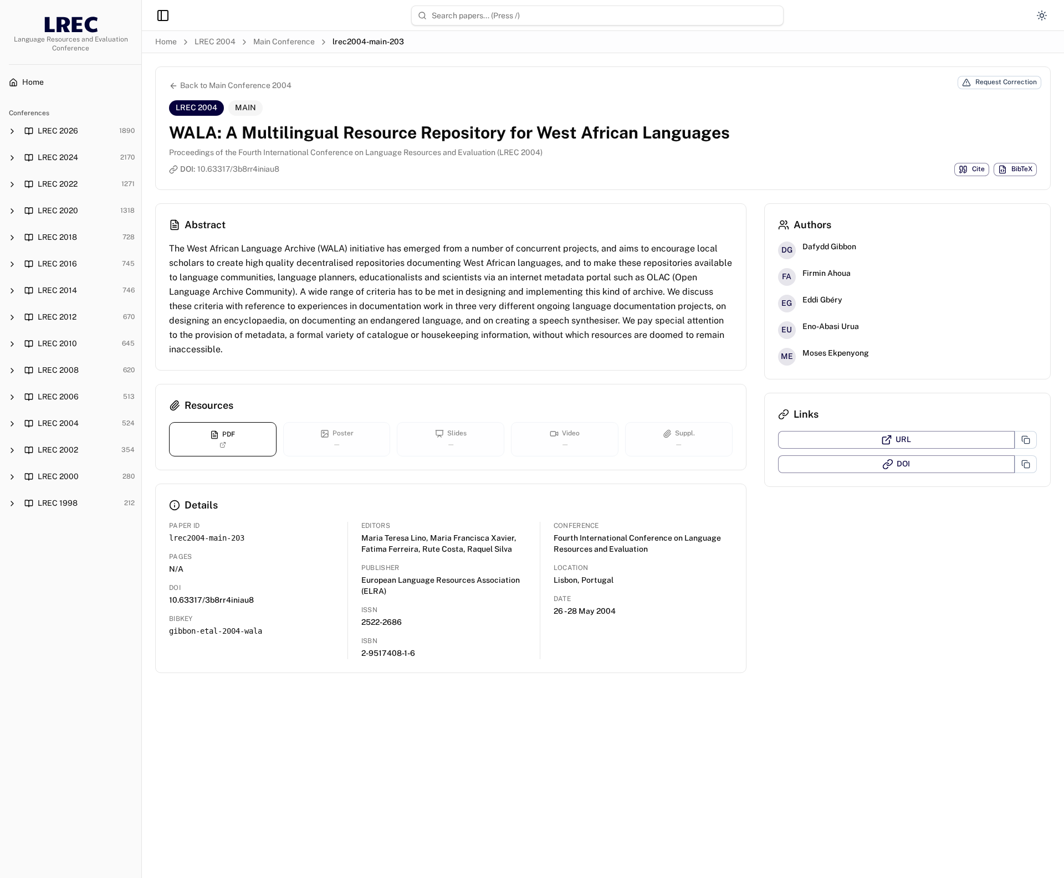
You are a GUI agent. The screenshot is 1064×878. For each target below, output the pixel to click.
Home (166, 41)
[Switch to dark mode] (1042, 15)
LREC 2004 (215, 41)
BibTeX (1021, 169)
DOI (903, 463)
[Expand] (12, 131)
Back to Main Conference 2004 (235, 85)
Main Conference (284, 41)
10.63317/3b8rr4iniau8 (238, 169)
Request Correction (1006, 82)
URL (903, 439)
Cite (978, 169)
